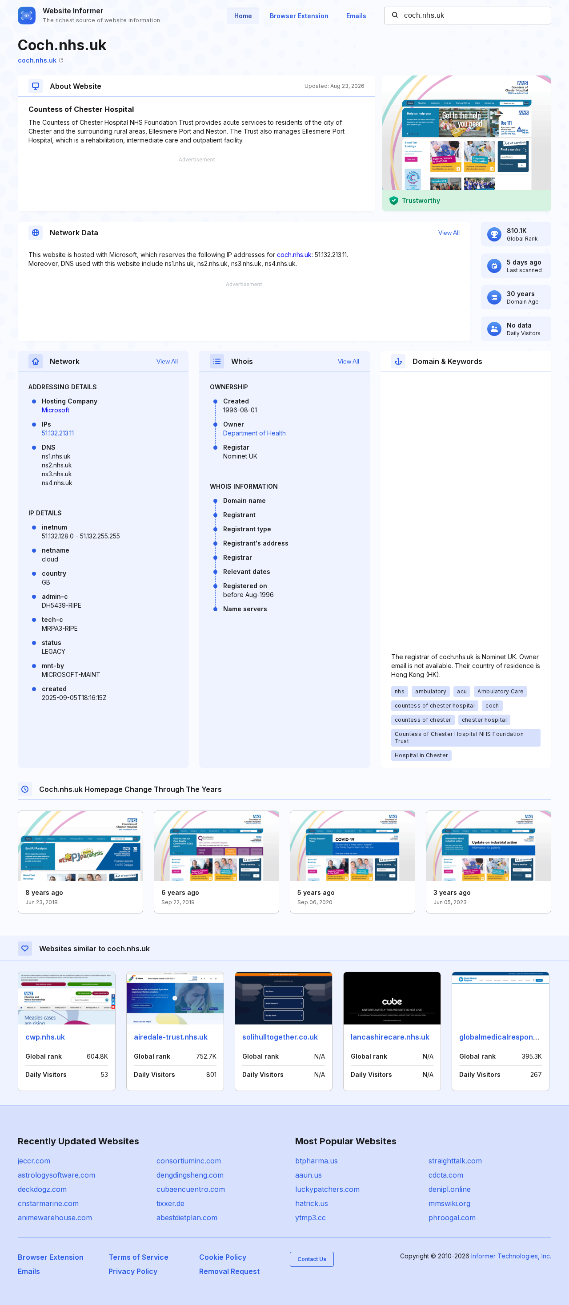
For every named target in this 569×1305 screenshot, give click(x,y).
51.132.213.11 (58, 433)
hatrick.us (311, 1203)
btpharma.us (316, 1160)
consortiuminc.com (188, 1160)
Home (243, 16)
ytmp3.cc (310, 1217)
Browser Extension (299, 16)
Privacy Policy (132, 1271)
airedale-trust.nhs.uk (171, 1036)
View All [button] (449, 232)
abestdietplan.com (186, 1217)
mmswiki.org (449, 1203)
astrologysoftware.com (56, 1175)
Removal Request (229, 1271)
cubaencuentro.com (190, 1189)
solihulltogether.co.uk (280, 1036)
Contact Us (311, 1259)
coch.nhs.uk (37, 60)
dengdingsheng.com (190, 1175)
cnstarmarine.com (48, 1203)
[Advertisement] (196, 184)
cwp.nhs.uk (45, 1036)
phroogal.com (452, 1217)
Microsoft (55, 410)
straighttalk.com (455, 1160)
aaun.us (308, 1175)
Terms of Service (138, 1257)
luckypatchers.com (327, 1189)
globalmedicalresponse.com (508, 1036)
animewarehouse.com (55, 1217)
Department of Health (254, 433)
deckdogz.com (42, 1189)
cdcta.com (446, 1175)
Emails (356, 16)
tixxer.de (170, 1203)
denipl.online (450, 1189)
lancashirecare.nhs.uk (390, 1036)
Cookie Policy (222, 1257)
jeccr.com (34, 1160)
